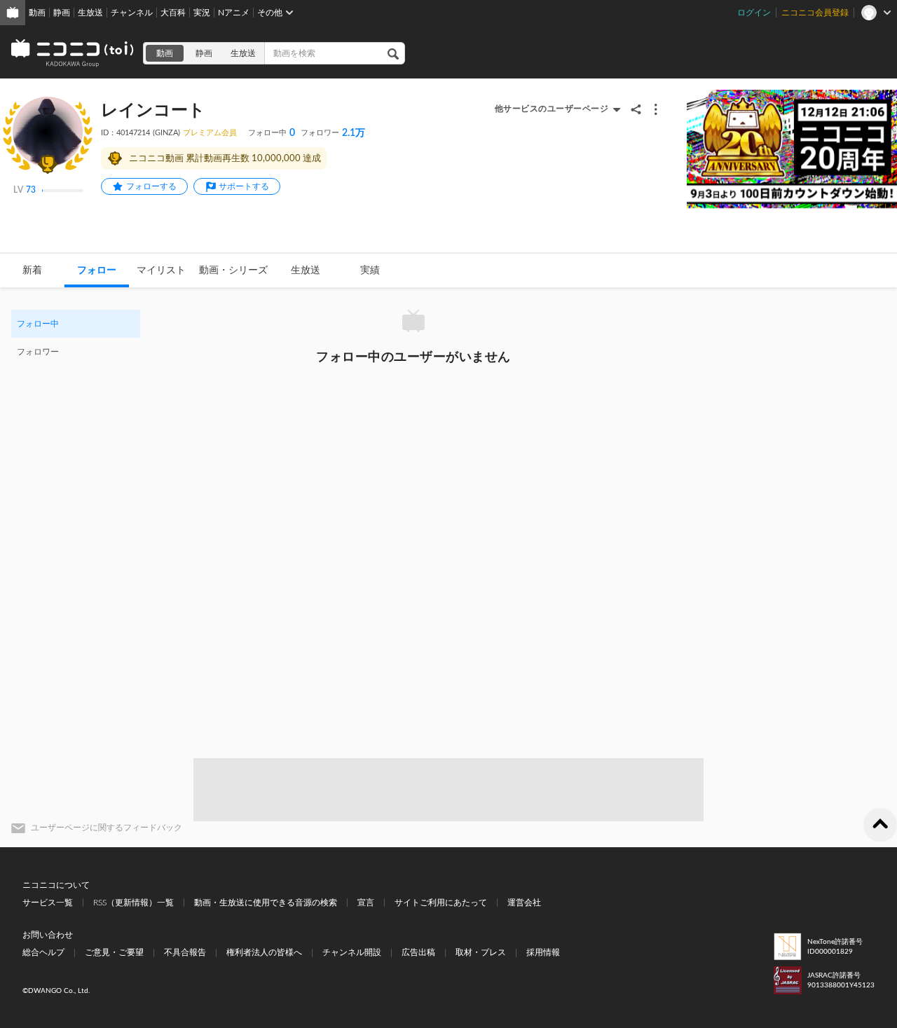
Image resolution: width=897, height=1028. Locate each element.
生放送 (90, 12)
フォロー (96, 270)
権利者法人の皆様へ (264, 952)
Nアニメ (233, 12)
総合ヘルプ (43, 952)
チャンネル (132, 12)
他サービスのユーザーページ (552, 108)
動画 (37, 12)
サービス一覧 (47, 902)
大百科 (173, 12)
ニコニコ (73, 53)
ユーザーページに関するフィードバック (106, 827)
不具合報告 (185, 952)
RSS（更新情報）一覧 (133, 902)
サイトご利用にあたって (441, 902)
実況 (201, 12)
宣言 (365, 902)
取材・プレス (481, 952)
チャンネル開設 (351, 952)
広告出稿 (418, 952)
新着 (32, 270)
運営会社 (524, 902)
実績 (370, 270)
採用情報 (543, 952)
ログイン (754, 12)
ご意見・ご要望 (114, 952)
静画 (61, 12)
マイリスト (161, 270)
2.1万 (333, 133)
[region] (75, 338)
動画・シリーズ (233, 270)
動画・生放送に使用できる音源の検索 (265, 902)
